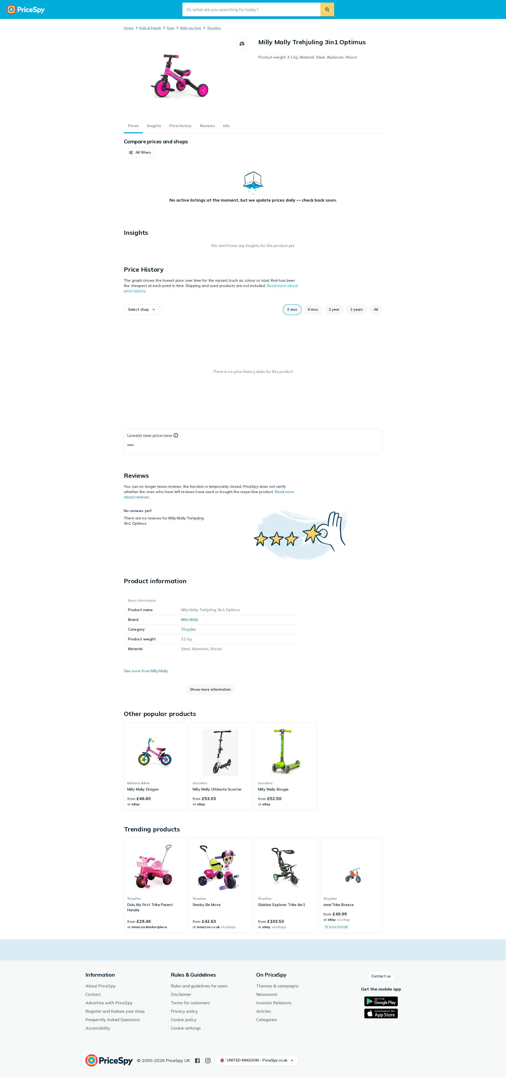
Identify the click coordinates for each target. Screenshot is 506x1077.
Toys (170, 28)
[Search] (327, 9)
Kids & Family (150, 28)
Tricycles (214, 28)
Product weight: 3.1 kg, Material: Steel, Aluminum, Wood (307, 57)
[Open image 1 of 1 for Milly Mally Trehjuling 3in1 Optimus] (180, 77)
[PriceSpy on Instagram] (208, 1060)
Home (129, 28)
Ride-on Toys (190, 28)
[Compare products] (242, 44)
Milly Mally (189, 619)
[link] (155, 766)
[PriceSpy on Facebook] (197, 1060)
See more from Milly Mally (146, 671)
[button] (139, 152)
